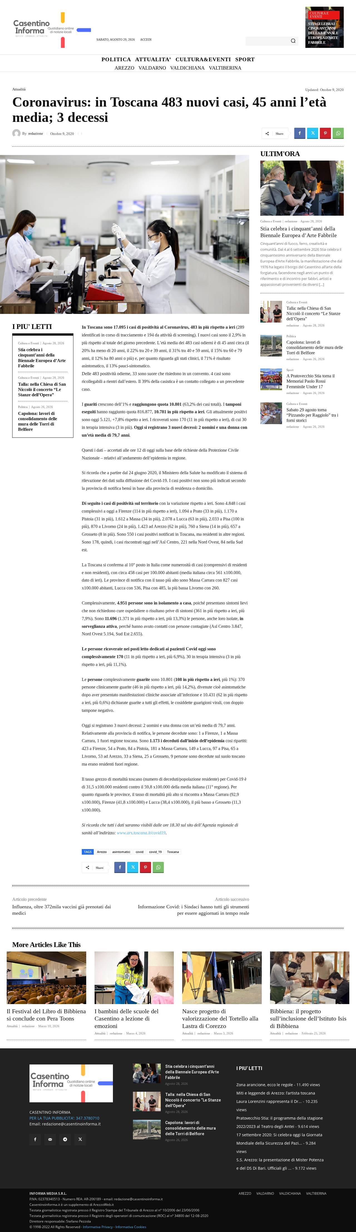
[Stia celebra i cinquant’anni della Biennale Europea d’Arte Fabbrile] (302, 188)
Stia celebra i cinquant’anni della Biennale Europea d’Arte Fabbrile (323, 33)
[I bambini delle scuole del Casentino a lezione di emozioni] (134, 977)
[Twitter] (312, 133)
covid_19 (155, 852)
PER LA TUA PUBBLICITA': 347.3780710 (64, 1118)
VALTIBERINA (316, 1193)
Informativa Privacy (98, 1226)
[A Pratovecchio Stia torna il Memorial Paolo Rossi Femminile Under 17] (271, 379)
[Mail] (50, 1139)
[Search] (293, 41)
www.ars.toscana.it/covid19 (141, 832)
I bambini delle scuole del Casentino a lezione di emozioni (127, 1018)
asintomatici (121, 852)
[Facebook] (299, 133)
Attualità (19, 89)
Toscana (173, 852)
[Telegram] (65, 1139)
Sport (289, 370)
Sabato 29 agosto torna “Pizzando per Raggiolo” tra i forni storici (312, 415)
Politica (23, 407)
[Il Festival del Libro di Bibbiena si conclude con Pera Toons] (46, 977)
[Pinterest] (325, 133)
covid (140, 852)
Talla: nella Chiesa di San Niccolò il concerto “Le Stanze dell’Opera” (42, 389)
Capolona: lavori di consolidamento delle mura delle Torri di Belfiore (314, 347)
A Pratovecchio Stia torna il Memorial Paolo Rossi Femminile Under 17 (310, 381)
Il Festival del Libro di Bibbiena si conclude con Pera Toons (46, 1015)
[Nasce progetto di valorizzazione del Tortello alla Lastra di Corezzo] (222, 977)
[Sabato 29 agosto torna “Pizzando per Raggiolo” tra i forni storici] (271, 413)
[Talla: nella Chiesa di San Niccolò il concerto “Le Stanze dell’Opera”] (271, 312)
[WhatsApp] (338, 133)
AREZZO (245, 1193)
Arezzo (102, 852)
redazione (35, 133)
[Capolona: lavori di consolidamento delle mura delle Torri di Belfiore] (271, 345)
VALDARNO (265, 1193)
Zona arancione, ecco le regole (264, 1084)
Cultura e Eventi (319, 15)
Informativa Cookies (130, 1226)
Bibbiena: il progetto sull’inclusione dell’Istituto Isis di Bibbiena (308, 1018)
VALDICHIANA (290, 1193)
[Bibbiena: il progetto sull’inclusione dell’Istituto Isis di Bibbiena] (310, 977)
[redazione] (17, 133)
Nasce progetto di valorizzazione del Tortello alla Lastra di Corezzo (220, 1018)
